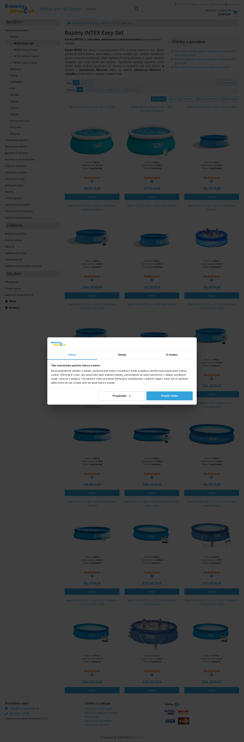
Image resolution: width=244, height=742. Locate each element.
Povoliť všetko (169, 395)
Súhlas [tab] (72, 354)
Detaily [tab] (122, 354)
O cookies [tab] (172, 354)
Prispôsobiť (119, 395)
